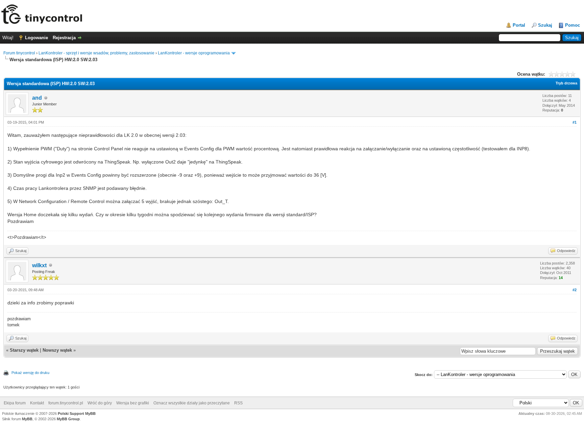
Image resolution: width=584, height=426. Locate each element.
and (37, 98)
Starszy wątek (24, 350)
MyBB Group (68, 419)
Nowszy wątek (57, 350)
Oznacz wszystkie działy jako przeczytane (191, 403)
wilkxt (39, 265)
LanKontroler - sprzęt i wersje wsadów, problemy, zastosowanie (96, 53)
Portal (519, 25)
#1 (575, 122)
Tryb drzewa (566, 83)
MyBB (27, 419)
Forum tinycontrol (19, 53)
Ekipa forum (15, 403)
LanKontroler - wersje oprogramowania (194, 53)
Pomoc (572, 25)
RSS (238, 403)
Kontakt (37, 403)
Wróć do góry (100, 403)
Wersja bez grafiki (132, 403)
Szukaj (545, 25)
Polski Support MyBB (77, 413)
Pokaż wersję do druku (30, 373)
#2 (575, 290)
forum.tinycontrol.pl (65, 403)
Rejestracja (64, 37)
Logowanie (36, 37)
